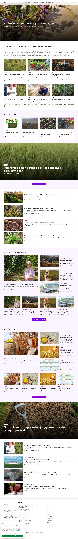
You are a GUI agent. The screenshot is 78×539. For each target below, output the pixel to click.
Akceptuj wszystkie (12, 535)
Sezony (48, 510)
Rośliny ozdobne (49, 520)
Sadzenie (48, 506)
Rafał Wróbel (34, 506)
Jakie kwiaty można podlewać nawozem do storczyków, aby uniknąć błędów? (24, 520)
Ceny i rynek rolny (50, 526)
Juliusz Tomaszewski (7, 432)
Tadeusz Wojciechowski (8, 173)
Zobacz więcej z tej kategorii (38, 184)
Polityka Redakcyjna (35, 532)
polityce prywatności (16, 530)
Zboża (34, 2)
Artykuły (20, 502)
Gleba (46, 2)
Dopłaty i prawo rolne (52, 2)
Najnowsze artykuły (28, 2)
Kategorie (49, 502)
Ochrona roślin (49, 518)
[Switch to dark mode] (73, 3)
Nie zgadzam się (13, 533)
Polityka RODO (28, 532)
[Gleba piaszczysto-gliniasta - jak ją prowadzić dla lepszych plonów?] (39, 420)
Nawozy (38, 2)
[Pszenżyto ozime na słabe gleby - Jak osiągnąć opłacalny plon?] (39, 161)
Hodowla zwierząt (50, 516)
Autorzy (34, 502)
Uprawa (42, 2)
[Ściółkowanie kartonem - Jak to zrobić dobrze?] (39, 22)
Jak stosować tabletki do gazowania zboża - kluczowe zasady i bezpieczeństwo (24, 506)
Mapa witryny (41, 532)
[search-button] (70, 2)
